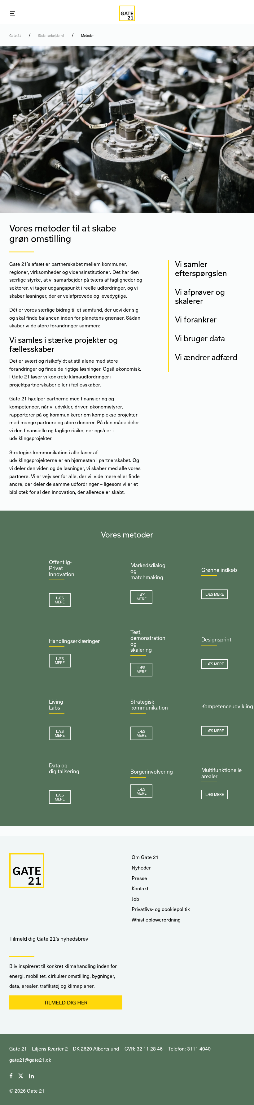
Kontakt (140, 888)
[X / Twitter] (21, 1075)
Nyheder (141, 867)
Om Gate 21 (145, 857)
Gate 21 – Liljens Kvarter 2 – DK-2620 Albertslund (64, 1048)
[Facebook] (10, 1075)
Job (135, 899)
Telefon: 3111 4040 (189, 1048)
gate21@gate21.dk (30, 1059)
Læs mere (60, 600)
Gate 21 (15, 35)
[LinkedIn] (32, 1075)
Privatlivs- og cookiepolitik (161, 909)
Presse (139, 878)
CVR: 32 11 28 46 (144, 1048)
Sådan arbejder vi (51, 35)
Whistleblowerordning (156, 919)
